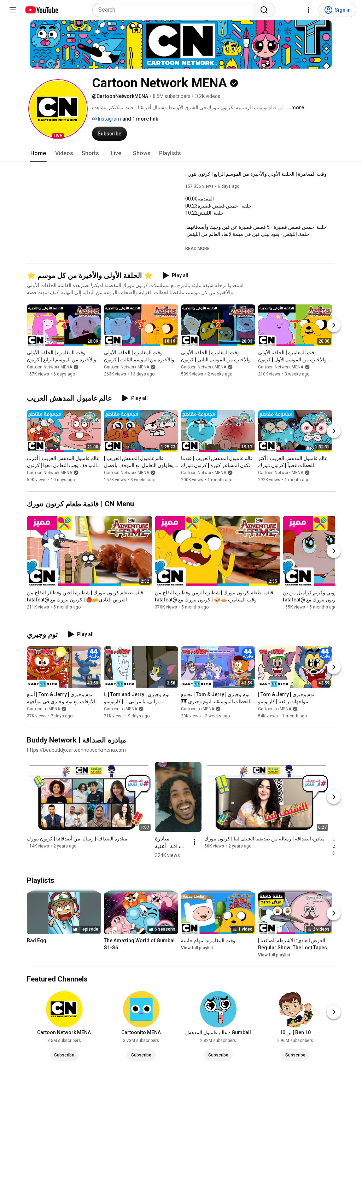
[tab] (38, 153)
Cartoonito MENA (43, 708)
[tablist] (181, 153)
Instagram (109, 119)
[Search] (264, 10)
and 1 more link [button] (140, 119)
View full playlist (197, 947)
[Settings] (308, 10)
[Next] (334, 325)
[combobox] (174, 10)
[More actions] (194, 842)
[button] (58, 109)
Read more (197, 248)
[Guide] (12, 10)
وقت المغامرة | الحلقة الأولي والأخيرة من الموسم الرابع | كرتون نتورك (256, 174)
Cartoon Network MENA (49, 367)
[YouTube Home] (41, 10)
